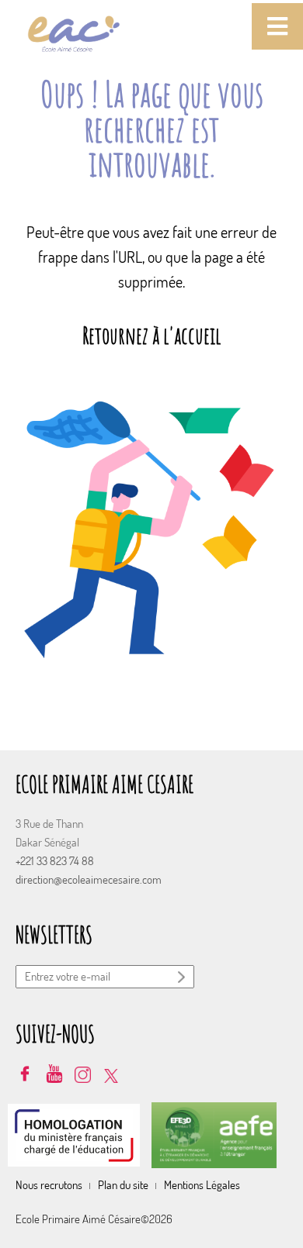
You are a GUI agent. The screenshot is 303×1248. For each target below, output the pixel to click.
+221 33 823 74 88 (55, 860)
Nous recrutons (49, 1184)
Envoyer (182, 977)
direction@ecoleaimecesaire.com (89, 879)
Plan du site (123, 1184)
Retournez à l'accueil (151, 335)
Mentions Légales (202, 1184)
